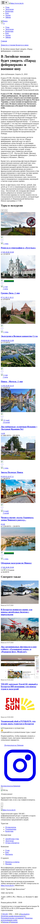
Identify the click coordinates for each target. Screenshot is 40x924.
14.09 (3, 433)
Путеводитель (10, 827)
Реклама (8, 864)
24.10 (12, 386)
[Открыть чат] (2, 805)
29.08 (12, 252)
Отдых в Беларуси (12, 843)
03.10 (7, 476)
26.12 (12, 297)
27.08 (3, 252)
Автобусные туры (12, 839)
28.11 (7, 297)
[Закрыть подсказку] (2, 788)
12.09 (12, 340)
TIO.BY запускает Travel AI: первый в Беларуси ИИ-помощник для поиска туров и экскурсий (19, 686)
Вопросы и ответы (12, 862)
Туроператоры (10, 829)
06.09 (7, 340)
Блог (7, 13)
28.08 (7, 252)
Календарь (9, 11)
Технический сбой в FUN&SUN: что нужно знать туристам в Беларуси (18, 722)
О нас (7, 850)
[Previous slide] (2, 210)
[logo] (16, 3)
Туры (7, 7)
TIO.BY (5, 914)
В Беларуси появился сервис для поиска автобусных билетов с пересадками (16, 612)
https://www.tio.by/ (7, 885)
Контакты (9, 854)
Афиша (8, 17)
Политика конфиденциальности (13, 916)
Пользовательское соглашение (12, 918)
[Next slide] (6, 210)
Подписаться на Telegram (13, 745)
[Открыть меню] (4, 3)
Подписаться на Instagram (10, 786)
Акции (8, 15)
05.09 (3, 476)
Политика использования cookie (17, 919)
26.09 (7, 386)
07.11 (3, 297)
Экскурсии (9, 9)
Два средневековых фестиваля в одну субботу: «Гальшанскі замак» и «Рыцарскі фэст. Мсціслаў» (19, 649)
